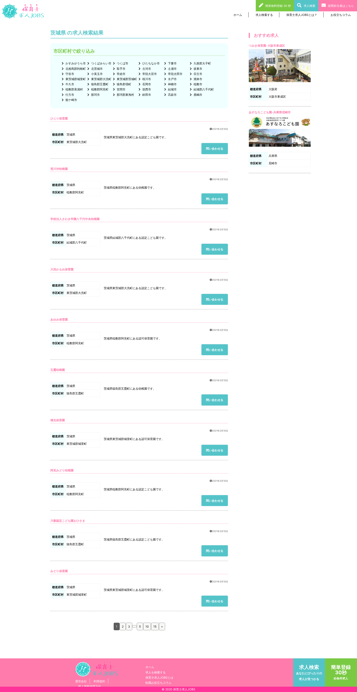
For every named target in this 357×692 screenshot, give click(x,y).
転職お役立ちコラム (158, 682)
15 (155, 626)
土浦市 (172, 68)
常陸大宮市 (149, 74)
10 (147, 626)
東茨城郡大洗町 (100, 79)
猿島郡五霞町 (99, 84)
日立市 (197, 74)
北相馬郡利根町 (75, 68)
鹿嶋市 (197, 94)
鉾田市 (146, 94)
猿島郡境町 (123, 84)
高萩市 (172, 94)
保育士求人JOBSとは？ (301, 15)
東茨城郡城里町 (75, 79)
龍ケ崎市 (71, 100)
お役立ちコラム (341, 15)
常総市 (120, 74)
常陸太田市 (174, 74)
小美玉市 (96, 74)
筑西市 (146, 89)
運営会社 (81, 681)
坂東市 (197, 68)
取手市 (120, 68)
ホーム (237, 15)
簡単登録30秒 (341, 672)
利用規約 (99, 681)
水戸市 (172, 79)
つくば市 (122, 63)
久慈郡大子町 (202, 63)
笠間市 (120, 89)
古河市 (146, 68)
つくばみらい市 (100, 63)
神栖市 (172, 84)
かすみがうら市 (75, 63)
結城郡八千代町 (203, 89)
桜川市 (146, 79)
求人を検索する (155, 672)
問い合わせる (214, 148)
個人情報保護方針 (89, 686)
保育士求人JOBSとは (159, 677)
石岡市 (146, 84)
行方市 (69, 94)
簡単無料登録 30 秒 (278, 5)
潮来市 (197, 79)
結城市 (172, 89)
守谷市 (69, 74)
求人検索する (264, 15)
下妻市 (172, 63)
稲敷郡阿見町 (99, 89)
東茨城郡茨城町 (126, 79)
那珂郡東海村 (125, 94)
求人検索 (309, 5)
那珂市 (95, 94)
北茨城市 (96, 68)
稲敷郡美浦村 (74, 89)
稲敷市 (197, 84)
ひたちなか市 (151, 63)
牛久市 (69, 84)
